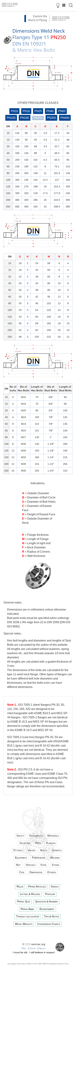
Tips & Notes (51, 916)
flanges (50, 843)
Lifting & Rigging (30, 894)
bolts (43, 850)
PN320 (51, 117)
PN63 (61, 111)
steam (55, 864)
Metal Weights (23, 923)
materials (53, 835)
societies (24, 843)
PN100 (11, 117)
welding (55, 857)
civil (22, 872)
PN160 (24, 117)
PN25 (38, 111)
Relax (20, 886)
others (51, 872)
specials (30, 864)
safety (20, 835)
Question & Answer (46, 901)
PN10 (14, 111)
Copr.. (33, 948)
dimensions (36, 872)
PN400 (64, 117)
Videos (55, 886)
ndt (18, 864)
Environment (47, 908)
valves (31, 850)
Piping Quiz (23, 901)
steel (43, 864)
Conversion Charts (48, 923)
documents (35, 835)
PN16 (26, 111)
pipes (38, 843)
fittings (18, 850)
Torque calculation (27, 916)
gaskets (57, 850)
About (42, 948)
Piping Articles (37, 886)
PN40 (50, 111)
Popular (50, 894)
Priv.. (25, 948)
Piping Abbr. (28, 908)
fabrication (38, 857)
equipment (21, 857)
